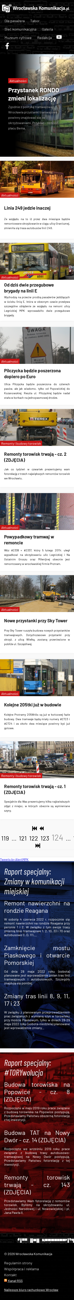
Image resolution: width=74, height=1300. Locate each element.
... (14, 838)
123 (44, 838)
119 (5, 838)
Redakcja (44, 37)
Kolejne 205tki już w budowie (32, 704)
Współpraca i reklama (21, 1269)
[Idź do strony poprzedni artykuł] (40, 828)
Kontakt (10, 1275)
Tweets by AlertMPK (14, 859)
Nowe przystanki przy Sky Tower (35, 620)
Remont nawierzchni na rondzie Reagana (37, 906)
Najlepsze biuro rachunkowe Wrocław (31, 1290)
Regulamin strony (18, 1263)
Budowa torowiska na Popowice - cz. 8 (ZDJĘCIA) (37, 1092)
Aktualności (18, 81)
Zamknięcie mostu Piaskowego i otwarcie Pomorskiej (37, 955)
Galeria (47, 29)
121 (23, 838)
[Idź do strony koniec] (37, 846)
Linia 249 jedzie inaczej (27, 207)
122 (33, 838)
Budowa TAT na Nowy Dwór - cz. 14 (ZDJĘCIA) (37, 1136)
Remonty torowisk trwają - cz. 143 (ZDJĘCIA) (37, 1184)
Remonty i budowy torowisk (21, 443)
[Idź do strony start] (33, 828)
